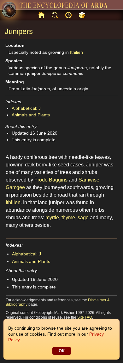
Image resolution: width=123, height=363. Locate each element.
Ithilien (76, 52)
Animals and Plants (31, 114)
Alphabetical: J (26, 108)
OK (62, 351)
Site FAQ (84, 317)
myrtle (52, 217)
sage (83, 217)
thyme (68, 217)
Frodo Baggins (50, 179)
